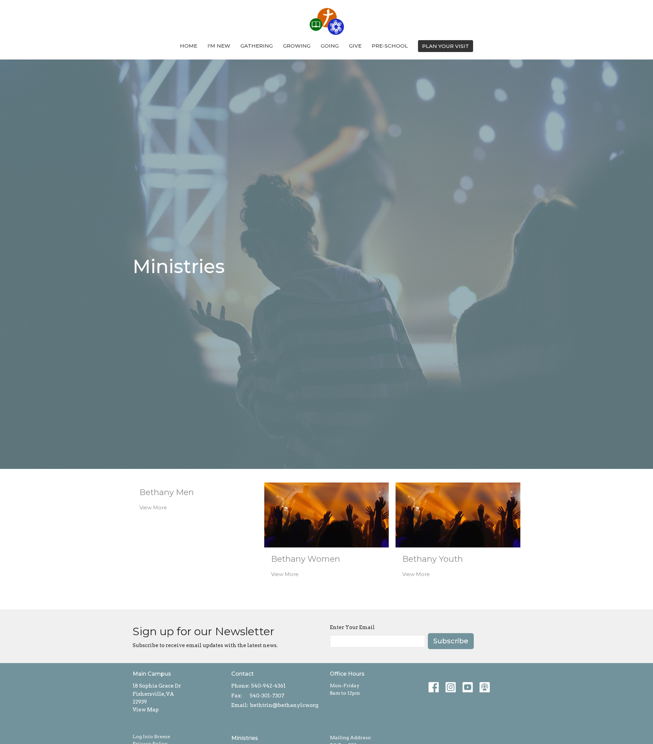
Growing (297, 46)
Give (355, 46)
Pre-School (390, 46)
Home (188, 46)
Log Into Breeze (151, 736)
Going (330, 46)
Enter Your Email (352, 627)
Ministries (244, 738)
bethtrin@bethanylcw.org (284, 705)
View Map (146, 710)
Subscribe (450, 641)
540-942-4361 (268, 686)
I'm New (218, 46)
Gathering (256, 46)
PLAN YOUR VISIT (445, 46)
